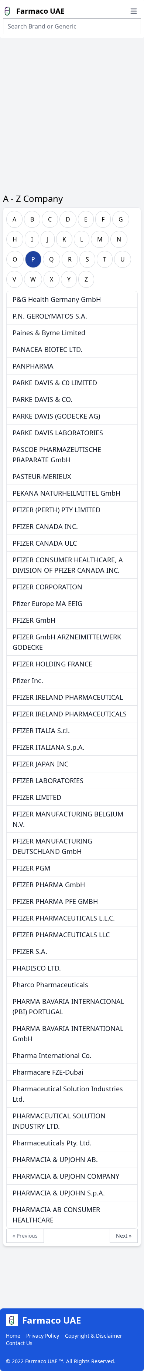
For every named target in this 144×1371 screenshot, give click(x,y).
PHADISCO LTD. (37, 968)
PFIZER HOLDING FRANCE (52, 663)
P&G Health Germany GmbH (57, 299)
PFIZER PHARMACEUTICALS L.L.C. (64, 918)
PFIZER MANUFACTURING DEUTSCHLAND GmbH (52, 846)
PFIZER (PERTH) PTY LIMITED (56, 509)
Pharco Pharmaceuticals (50, 984)
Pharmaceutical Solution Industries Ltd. (68, 1094)
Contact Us (19, 1343)
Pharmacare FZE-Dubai (48, 1072)
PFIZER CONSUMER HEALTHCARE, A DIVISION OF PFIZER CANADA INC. (68, 565)
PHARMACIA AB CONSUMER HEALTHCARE (56, 1214)
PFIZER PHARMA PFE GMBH (55, 901)
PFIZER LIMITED (37, 797)
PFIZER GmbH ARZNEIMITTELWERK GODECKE (67, 642)
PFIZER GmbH (34, 620)
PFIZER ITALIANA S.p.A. (49, 747)
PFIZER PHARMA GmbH (49, 884)
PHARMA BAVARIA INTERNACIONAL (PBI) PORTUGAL (68, 1006)
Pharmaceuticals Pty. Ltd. (52, 1142)
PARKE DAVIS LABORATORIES (58, 432)
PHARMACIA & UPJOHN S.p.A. (59, 1192)
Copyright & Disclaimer (93, 1335)
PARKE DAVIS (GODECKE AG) (56, 416)
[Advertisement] (72, 113)
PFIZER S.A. (30, 951)
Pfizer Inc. (28, 680)
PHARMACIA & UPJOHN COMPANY (66, 1176)
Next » (123, 1235)
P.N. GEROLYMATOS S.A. (50, 316)
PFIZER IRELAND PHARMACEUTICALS (70, 713)
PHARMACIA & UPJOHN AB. (55, 1159)
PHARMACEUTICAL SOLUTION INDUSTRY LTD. (59, 1121)
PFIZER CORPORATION (47, 586)
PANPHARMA (33, 366)
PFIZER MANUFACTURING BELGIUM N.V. (68, 819)
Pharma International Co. (52, 1055)
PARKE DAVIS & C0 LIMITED (55, 382)
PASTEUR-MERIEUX (42, 476)
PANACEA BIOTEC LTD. (47, 349)
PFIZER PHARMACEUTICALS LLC (61, 934)
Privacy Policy (42, 1335)
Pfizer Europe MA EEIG (47, 603)
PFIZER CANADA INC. (45, 526)
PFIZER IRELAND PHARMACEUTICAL (68, 697)
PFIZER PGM (31, 867)
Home (13, 1335)
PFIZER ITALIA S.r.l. (41, 730)
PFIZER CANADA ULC (45, 543)
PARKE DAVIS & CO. (42, 399)
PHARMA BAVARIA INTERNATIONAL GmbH (68, 1033)
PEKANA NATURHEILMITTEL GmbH (66, 493)
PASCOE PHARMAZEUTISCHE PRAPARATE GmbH (57, 454)
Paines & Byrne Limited (49, 332)
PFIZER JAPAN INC (40, 763)
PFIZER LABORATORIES (48, 780)
